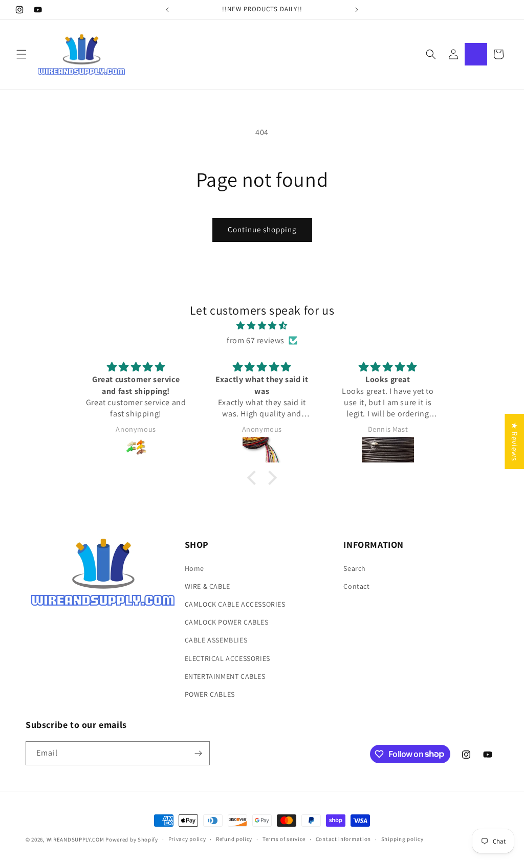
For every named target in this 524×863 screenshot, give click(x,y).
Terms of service (284, 839)
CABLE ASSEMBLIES (216, 640)
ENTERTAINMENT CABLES (225, 676)
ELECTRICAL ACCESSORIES (227, 658)
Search (354, 568)
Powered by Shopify (131, 839)
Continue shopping (262, 229)
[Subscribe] (198, 753)
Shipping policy (402, 839)
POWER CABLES (210, 694)
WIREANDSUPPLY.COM (75, 839)
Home (194, 568)
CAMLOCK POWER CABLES (227, 622)
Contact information (343, 839)
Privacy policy (187, 839)
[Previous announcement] (167, 9)
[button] (21, 54)
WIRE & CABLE (207, 586)
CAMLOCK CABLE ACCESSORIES (235, 604)
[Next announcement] (356, 9)
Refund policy (234, 839)
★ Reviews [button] (514, 441)
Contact (356, 586)
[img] (262, 326)
